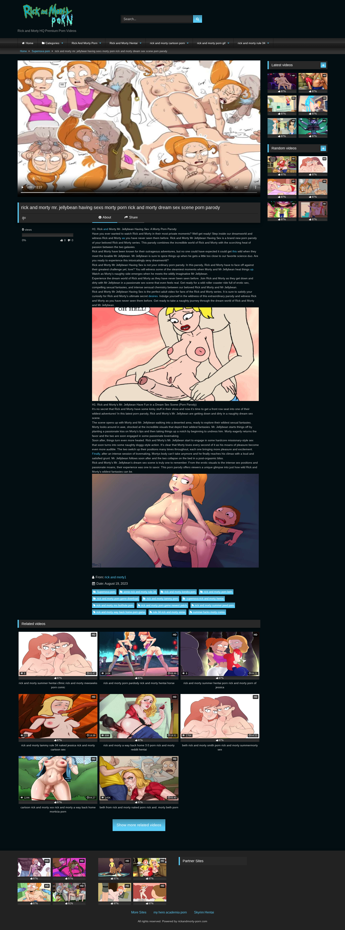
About (106, 217)
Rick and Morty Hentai (124, 43)
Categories (52, 43)
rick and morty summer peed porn (214, 605)
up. (252, 269)
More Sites (138, 912)
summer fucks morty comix (209, 612)
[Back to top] (332, 918)
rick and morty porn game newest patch (164, 605)
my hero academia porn (170, 912)
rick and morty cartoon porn (167, 43)
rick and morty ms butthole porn (114, 605)
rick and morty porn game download (117, 598)
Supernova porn (41, 51)
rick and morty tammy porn (162, 598)
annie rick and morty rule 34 (140, 591)
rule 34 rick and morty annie (169, 612)
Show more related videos (139, 825)
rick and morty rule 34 (251, 43)
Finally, (96, 453)
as (123, 238)
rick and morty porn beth (218, 591)
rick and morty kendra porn (180, 591)
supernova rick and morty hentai (205, 598)
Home (29, 43)
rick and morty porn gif (211, 43)
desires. (154, 296)
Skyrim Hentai (204, 912)
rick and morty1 (115, 577)
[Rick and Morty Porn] (47, 16)
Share (133, 217)
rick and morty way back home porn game (120, 612)
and (105, 229)
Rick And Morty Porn (84, 43)
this (234, 251)
